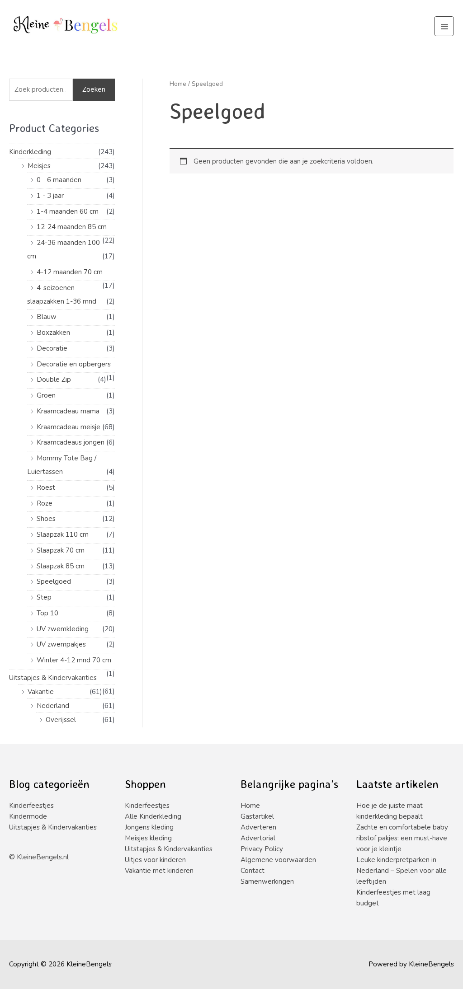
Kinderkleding (30, 151)
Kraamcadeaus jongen (70, 442)
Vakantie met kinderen (159, 870)
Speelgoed (54, 581)
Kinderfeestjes (31, 805)
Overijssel (61, 719)
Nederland (53, 705)
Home (178, 84)
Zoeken (93, 89)
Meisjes (39, 165)
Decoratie (52, 348)
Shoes (46, 518)
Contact (253, 870)
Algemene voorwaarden (278, 859)
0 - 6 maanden (59, 179)
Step (44, 597)
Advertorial (258, 838)
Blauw (47, 316)
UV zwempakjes (61, 644)
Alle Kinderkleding (153, 816)
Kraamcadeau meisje (68, 426)
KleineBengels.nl (43, 857)
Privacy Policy (262, 848)
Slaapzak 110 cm (63, 534)
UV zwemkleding (63, 628)
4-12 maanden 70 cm (70, 272)
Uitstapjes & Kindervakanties (53, 677)
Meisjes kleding (148, 838)
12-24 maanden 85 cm (72, 226)
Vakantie (41, 691)
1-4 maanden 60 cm (68, 211)
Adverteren (258, 827)
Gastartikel (257, 816)
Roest (46, 487)
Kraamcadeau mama (68, 411)
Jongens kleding (149, 827)
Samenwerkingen (267, 881)
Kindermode (28, 816)
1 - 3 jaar (50, 195)
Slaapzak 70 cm (61, 550)
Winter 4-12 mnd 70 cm (74, 660)
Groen (46, 395)
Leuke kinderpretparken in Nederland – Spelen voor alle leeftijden (401, 870)
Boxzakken (53, 332)
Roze (44, 503)
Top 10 (47, 613)
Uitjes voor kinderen (155, 859)
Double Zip (54, 379)
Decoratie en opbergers (74, 364)
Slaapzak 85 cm (61, 566)
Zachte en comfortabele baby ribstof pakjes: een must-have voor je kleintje (402, 838)
